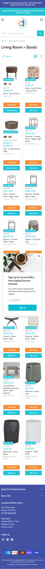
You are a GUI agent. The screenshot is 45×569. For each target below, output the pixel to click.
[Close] (39, 256)
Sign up (22, 307)
